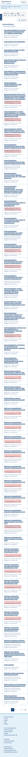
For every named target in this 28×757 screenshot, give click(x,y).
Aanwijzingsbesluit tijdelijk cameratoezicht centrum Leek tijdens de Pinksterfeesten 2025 (14, 130)
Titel (18, 13)
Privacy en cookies (8, 729)
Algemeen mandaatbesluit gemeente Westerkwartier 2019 (14, 409)
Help (5, 722)
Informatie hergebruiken (10, 728)
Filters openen (1, 17)
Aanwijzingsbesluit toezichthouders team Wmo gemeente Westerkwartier (13, 261)
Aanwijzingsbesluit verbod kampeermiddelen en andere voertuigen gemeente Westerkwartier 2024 (13, 291)
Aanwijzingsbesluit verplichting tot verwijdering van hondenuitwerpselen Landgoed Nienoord (14, 347)
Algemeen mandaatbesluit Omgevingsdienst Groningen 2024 (13, 539)
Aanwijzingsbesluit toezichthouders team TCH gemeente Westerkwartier (13, 245)
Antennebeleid (9, 665)
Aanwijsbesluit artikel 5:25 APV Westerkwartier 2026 (14, 50)
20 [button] (12, 15)
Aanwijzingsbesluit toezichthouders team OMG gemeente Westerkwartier (13, 232)
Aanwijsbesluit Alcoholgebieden (14, 42)
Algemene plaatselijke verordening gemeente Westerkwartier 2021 (11, 550)
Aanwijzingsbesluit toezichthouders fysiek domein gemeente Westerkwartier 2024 (14, 146)
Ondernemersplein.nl (9, 750)
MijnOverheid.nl (8, 746)
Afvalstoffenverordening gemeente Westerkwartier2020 (14, 399)
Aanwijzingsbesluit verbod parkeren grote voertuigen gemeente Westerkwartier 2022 (14, 303)
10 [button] (9, 15)
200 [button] (23, 15)
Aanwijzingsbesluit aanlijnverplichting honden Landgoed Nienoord (13, 84)
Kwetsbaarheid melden (9, 735)
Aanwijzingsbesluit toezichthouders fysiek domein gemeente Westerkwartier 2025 (14, 162)
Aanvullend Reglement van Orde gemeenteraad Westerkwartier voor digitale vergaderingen (14, 31)
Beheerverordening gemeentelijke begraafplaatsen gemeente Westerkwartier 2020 (14, 697)
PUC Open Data (8, 742)
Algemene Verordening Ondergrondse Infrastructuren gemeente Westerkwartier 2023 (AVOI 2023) (14, 654)
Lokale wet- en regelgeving (6, 6)
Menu (24, 2)
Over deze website (8, 717)
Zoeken (6, 724)
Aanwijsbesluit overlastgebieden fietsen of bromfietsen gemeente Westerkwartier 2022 (15, 73)
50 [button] (15, 15)
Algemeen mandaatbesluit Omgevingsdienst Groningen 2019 (13, 521)
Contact (6, 718)
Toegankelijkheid (8, 731)
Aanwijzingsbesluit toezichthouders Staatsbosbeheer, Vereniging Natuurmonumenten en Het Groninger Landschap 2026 (13, 190)
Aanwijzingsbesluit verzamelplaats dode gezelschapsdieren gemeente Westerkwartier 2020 (13, 360)
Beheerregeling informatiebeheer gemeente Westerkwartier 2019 (15, 685)
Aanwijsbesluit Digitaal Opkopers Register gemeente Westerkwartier (15, 61)
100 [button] (19, 15)
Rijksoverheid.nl (8, 748)
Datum (12, 13)
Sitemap (6, 733)
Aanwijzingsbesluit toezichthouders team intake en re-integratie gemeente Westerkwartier (14, 203)
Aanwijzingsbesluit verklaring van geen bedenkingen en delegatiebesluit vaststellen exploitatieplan (15, 330)
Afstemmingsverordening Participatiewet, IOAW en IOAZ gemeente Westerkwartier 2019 (14, 372)
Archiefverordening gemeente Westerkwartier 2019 (14, 674)
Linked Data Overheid (9, 741)
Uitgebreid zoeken (17, 6)
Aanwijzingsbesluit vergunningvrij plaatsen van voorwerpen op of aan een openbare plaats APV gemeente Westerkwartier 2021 (14, 316)
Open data (6, 739)
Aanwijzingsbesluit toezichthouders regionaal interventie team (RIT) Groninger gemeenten (15, 176)
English (6, 720)
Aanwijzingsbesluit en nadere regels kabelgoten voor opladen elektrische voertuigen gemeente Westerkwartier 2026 (15, 114)
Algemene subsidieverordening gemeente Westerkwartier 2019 (14, 641)
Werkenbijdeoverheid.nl (10, 752)
